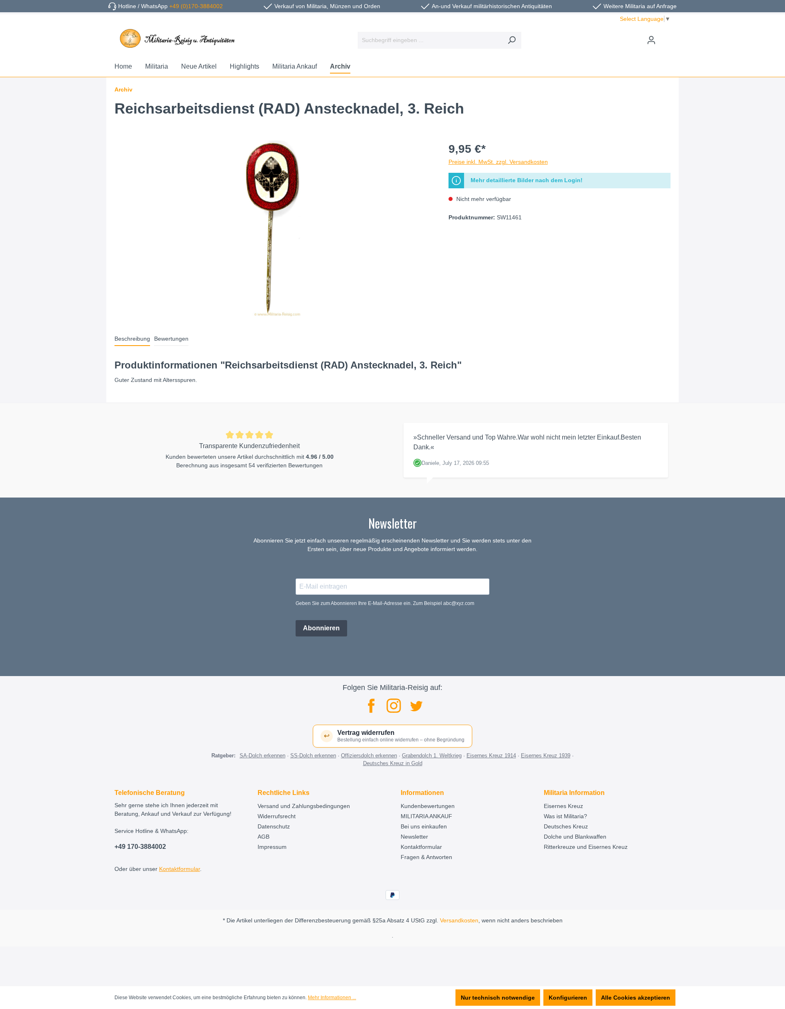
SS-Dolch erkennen (313, 755)
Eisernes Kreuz (563, 806)
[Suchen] (511, 40)
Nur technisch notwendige (498, 997)
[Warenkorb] (666, 37)
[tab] (132, 339)
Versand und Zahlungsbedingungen (304, 806)
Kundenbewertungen (428, 806)
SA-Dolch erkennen (262, 755)
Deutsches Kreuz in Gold (392, 763)
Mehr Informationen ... (332, 997)
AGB (263, 836)
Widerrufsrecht (277, 816)
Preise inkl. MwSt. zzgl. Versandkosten (498, 161)
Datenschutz (274, 826)
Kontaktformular (179, 869)
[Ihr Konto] (651, 40)
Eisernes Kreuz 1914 (491, 755)
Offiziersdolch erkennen (369, 755)
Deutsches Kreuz (566, 826)
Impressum (272, 847)
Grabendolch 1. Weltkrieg (432, 755)
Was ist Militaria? (565, 816)
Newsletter (414, 836)
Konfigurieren (568, 997)
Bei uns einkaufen (424, 826)
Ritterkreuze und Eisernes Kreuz (586, 847)
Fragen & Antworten (426, 857)
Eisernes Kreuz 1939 (545, 755)
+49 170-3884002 (140, 846)
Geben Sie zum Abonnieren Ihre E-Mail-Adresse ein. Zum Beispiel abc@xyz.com (385, 603)
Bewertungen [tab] (171, 338)
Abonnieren (321, 628)
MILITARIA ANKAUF (426, 816)
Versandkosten (459, 920)
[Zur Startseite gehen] (175, 38)
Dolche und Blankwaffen (575, 836)
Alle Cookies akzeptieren (635, 997)
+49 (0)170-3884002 (196, 6)
